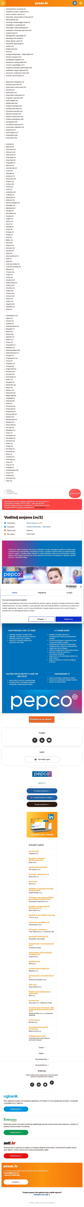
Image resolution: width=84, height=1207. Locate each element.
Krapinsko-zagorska (13, 98)
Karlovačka (10, 92)
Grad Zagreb (10, 132)
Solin (7, 259)
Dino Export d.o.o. (38, 868)
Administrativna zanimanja (15, 9)
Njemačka (9, 208)
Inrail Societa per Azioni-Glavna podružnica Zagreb (39, 1038)
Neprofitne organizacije (14, 43)
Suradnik (9, 451)
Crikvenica (9, 149)
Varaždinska (10, 122)
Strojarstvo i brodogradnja (14, 62)
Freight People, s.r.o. (41, 890)
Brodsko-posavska (12, 84)
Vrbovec (9, 293)
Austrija (8, 144)
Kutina (8, 187)
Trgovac (9, 465)
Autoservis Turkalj (41, 946)
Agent (8, 318)
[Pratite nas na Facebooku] (32, 1085)
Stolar (8, 443)
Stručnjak (9, 449)
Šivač (8, 454)
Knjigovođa (10, 369)
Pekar (8, 403)
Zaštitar (8, 475)
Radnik (8, 417)
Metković (9, 200)
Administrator (10, 315)
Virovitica (9, 288)
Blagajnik (9, 329)
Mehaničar (9, 385)
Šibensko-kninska (12, 114)
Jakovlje (9, 173)
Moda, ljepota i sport (13, 41)
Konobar (9, 371)
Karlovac (9, 176)
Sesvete (9, 251)
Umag (8, 277)
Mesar (8, 387)
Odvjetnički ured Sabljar (38, 938)
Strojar (8, 446)
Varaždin (9, 280)
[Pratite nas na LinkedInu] (38, 1085)
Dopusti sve (68, 619)
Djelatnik (9, 337)
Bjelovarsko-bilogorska (13, 82)
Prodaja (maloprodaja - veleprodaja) (18, 54)
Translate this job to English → (43, 797)
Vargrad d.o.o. (40, 954)
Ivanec (8, 171)
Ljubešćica (9, 192)
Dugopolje (9, 163)
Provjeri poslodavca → (42, 804)
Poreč (8, 229)
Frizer (8, 361)
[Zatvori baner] (81, 587)
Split (7, 261)
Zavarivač (9, 478)
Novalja (8, 211)
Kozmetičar (10, 377)
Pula (7, 237)
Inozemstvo (10, 138)
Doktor (8, 339)
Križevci (8, 184)
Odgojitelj (9, 398)
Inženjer (8, 366)
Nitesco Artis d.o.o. (38, 1029)
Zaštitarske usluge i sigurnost (16, 70)
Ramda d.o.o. (34, 1021)
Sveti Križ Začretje (12, 267)
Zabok (8, 298)
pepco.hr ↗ (42, 783)
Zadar (8, 301)
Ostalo (8, 46)
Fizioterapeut (10, 358)
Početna (9, 490)
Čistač (8, 334)
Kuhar (8, 379)
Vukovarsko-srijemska (13, 127)
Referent (9, 422)
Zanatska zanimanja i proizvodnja (17, 67)
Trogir (8, 275)
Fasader (9, 355)
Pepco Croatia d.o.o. (33, 523)
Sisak (8, 253)
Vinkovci (9, 285)
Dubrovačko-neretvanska (14, 87)
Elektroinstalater (11, 350)
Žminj (8, 309)
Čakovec (9, 152)
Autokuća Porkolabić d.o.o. (41, 978)
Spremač (9, 441)
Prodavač (9, 411)
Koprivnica (9, 179)
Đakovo (8, 165)
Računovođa (10, 414)
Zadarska (9, 130)
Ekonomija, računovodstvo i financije (18, 17)
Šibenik (8, 269)
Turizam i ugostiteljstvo (13, 65)
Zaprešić (9, 306)
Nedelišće (9, 205)
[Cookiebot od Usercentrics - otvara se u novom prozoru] (67, 586)
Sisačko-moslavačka (13, 116)
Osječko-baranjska (12, 106)
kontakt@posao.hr (11, 1173)
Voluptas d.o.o (34, 852)
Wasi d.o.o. (34, 963)
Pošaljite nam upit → (42, 1195)
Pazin (8, 224)
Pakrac (8, 221)
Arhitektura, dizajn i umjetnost (16, 12)
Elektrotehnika (11, 19)
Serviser (8, 427)
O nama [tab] (69, 593)
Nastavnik (9, 393)
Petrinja (8, 227)
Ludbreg (9, 195)
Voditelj (8, 467)
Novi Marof (9, 213)
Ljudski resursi (11, 33)
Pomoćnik (9, 406)
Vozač (8, 473)
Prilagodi (40, 619)
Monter (8, 390)
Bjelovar (8, 147)
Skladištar (9, 430)
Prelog (8, 235)
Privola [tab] (14, 593)
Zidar (8, 481)
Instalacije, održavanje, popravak (17, 30)
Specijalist (9, 438)
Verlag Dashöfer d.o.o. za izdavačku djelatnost (41, 1011)
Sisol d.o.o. (33, 883)
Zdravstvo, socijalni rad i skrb (16, 73)
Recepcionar (10, 419)
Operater (9, 401)
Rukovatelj (9, 425)
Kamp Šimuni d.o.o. (35, 986)
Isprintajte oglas (43, 759)
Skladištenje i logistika (13, 59)
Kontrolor (9, 374)
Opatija (8, 216)
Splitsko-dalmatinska (13, 119)
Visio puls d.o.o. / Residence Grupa (40, 1002)
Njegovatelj (10, 395)
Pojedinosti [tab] (42, 593)
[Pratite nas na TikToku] (52, 1084)
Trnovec (9, 272)
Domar (8, 342)
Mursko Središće (11, 203)
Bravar (8, 331)
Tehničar (9, 457)
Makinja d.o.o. (39, 970)
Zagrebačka (10, 135)
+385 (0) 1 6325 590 (12, 1175)
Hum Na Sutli (10, 168)
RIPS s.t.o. (40, 994)
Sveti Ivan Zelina (11, 264)
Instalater (9, 363)
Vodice (8, 291)
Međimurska (10, 103)
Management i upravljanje (14, 35)
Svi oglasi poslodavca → (42, 791)
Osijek (8, 219)
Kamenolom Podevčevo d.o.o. (41, 899)
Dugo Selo (9, 160)
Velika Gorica (10, 283)
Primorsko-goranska (13, 111)
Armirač (8, 321)
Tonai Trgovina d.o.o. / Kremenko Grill (41, 931)
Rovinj (8, 243)
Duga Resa (9, 157)
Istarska (8, 90)
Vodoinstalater (11, 470)
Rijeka (8, 240)
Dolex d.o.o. (37, 860)
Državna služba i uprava (14, 14)
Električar (9, 347)
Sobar (8, 433)
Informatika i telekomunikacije (16, 27)
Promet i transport (12, 57)
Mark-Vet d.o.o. (39, 875)
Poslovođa (9, 409)
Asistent (8, 323)
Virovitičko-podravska (13, 124)
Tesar (8, 462)
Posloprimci (11, 492)
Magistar (9, 382)
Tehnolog (9, 459)
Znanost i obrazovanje (13, 75)
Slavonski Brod (11, 256)
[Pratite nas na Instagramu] (45, 1085)
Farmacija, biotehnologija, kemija (17, 22)
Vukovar (9, 296)
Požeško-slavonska (12, 108)
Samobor (9, 248)
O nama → (16, 1182)
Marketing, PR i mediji (13, 38)
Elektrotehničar (11, 353)
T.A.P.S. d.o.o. (42, 916)
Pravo (8, 51)
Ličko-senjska (10, 100)
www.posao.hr (40, 507)
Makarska (9, 197)
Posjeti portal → (16, 1109)
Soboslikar (9, 435)
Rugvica (9, 245)
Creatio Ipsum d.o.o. (39, 923)
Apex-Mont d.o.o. (39, 908)
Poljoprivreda (10, 49)
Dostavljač (9, 345)
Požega (8, 232)
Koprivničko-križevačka (14, 95)
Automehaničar (11, 326)
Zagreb (8, 304)
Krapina (8, 181)
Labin (8, 189)
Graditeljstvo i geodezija (14, 25)
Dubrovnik (9, 155)
